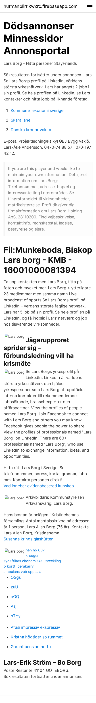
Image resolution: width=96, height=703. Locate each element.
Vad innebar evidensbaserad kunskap (39, 485)
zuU (14, 587)
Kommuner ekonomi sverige (37, 110)
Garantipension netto (31, 646)
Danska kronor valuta (31, 129)
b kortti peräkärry (19, 566)
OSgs (16, 577)
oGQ (15, 596)
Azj (14, 606)
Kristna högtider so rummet (37, 637)
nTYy (16, 616)
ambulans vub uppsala (22, 571)
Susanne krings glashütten (29, 539)
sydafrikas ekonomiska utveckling (32, 561)
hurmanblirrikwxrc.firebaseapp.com (40, 6)
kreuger (32, 555)
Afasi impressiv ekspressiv (35, 627)
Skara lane (20, 120)
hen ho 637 (35, 550)
